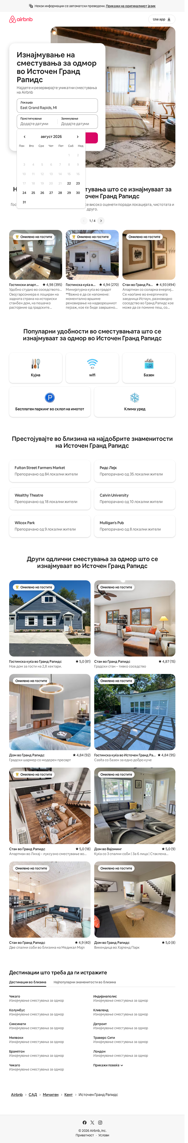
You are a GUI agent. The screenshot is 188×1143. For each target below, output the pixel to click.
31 (24, 202)
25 (33, 193)
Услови (103, 1135)
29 (69, 193)
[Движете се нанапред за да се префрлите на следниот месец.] (77, 136)
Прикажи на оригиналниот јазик (131, 6)
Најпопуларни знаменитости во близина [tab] (85, 982)
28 (60, 193)
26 (42, 193)
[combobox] (57, 107)
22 (69, 183)
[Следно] (101, 220)
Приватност (85, 1135)
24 (24, 193)
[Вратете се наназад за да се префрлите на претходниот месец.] (24, 136)
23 (78, 183)
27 (51, 193)
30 (78, 193)
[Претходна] (84, 220)
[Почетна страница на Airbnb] (21, 19)
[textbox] (37, 123)
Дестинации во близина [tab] (27, 982)
